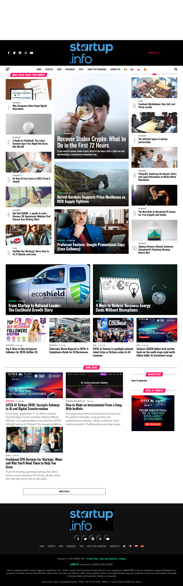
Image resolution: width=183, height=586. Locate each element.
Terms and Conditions (109, 558)
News (59, 69)
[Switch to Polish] (139, 69)
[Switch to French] (132, 69)
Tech (81, 69)
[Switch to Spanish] (145, 69)
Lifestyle (49, 69)
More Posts (64, 491)
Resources (70, 69)
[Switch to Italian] (125, 69)
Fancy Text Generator (97, 69)
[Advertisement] (91, 20)
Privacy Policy (92, 558)
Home (39, 69)
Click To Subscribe (139, 380)
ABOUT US (74, 564)
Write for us (154, 52)
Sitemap (122, 558)
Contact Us (115, 69)
